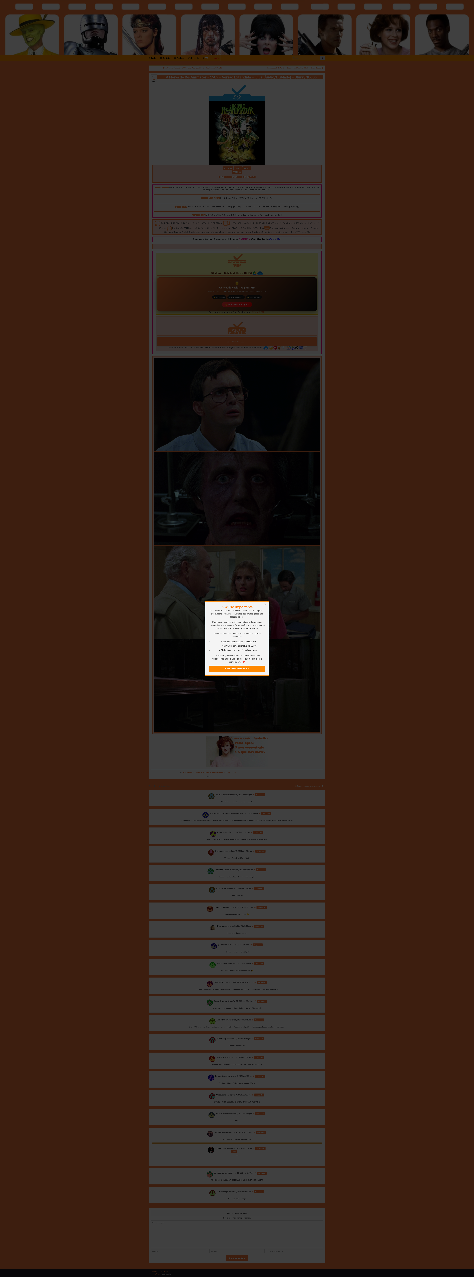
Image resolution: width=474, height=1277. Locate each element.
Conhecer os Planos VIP (237, 669)
